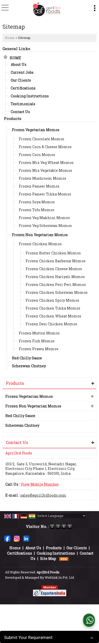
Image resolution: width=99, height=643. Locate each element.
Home (9, 38)
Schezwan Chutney (29, 365)
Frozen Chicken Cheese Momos (54, 268)
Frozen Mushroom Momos (42, 178)
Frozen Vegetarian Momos (35, 129)
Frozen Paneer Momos (39, 186)
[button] (40, 484)
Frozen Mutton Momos (39, 333)
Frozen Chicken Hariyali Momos (55, 276)
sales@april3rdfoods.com (43, 495)
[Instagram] (17, 538)
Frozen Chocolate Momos (41, 138)
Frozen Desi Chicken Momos (51, 323)
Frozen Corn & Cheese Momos (45, 146)
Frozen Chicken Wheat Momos (53, 316)
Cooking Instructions (30, 96)
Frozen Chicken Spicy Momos (52, 300)
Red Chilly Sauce (27, 358)
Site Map (48, 558)
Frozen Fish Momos (37, 341)
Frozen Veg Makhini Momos (44, 217)
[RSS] (64, 558)
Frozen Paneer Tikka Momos (45, 194)
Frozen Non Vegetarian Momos (40, 234)
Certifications (23, 88)
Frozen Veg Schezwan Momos (45, 225)
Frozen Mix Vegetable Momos (45, 170)
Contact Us (20, 111)
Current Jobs (22, 72)
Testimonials (23, 103)
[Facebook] (7, 538)
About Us (18, 64)
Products (12, 118)
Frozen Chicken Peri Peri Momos (56, 284)
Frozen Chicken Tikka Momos (53, 308)
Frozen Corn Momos (37, 154)
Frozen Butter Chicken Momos (53, 253)
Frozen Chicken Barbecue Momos (56, 260)
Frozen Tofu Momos (36, 209)
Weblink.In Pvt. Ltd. (60, 577)
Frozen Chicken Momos (40, 243)
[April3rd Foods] (46, 9)
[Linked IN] (26, 538)
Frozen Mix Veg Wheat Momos (46, 162)
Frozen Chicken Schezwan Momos (57, 292)
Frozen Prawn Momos (38, 348)
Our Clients (21, 80)
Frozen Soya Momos (37, 202)
